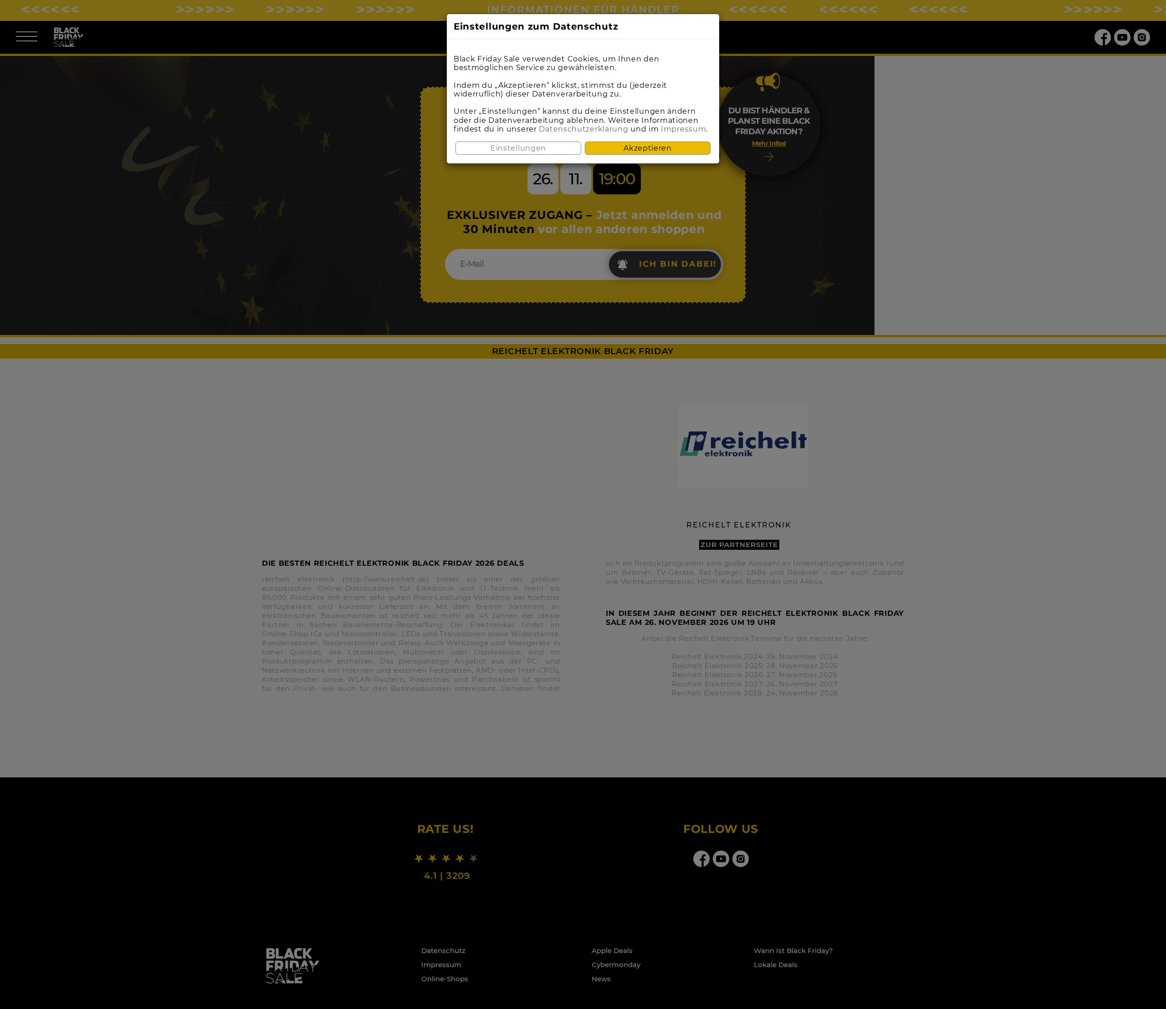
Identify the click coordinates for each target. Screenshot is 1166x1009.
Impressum (683, 129)
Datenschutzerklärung (583, 129)
